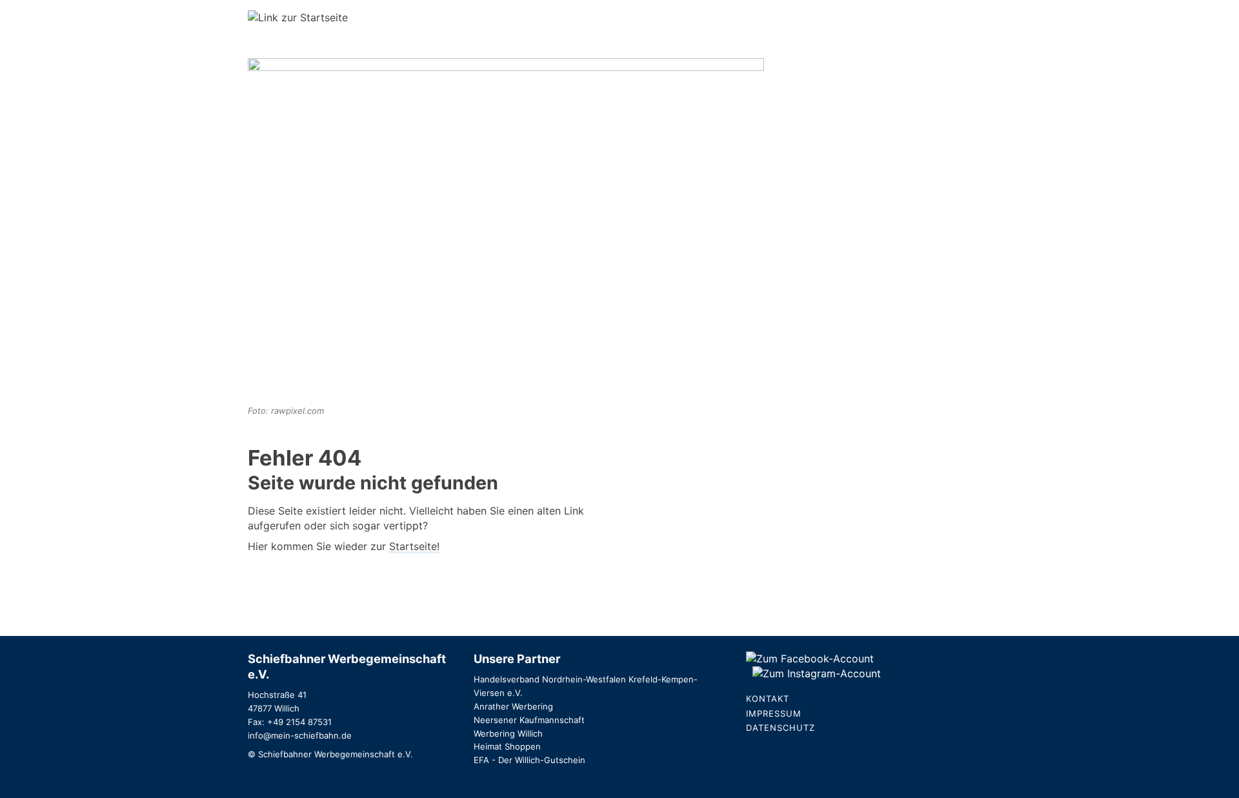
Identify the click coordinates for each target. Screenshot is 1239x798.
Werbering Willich (508, 733)
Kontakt (767, 698)
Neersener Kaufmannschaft (529, 720)
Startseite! (414, 546)
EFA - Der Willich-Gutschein (529, 760)
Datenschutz (780, 727)
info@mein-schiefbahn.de (300, 735)
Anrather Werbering (513, 706)
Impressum (773, 713)
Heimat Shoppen (507, 746)
